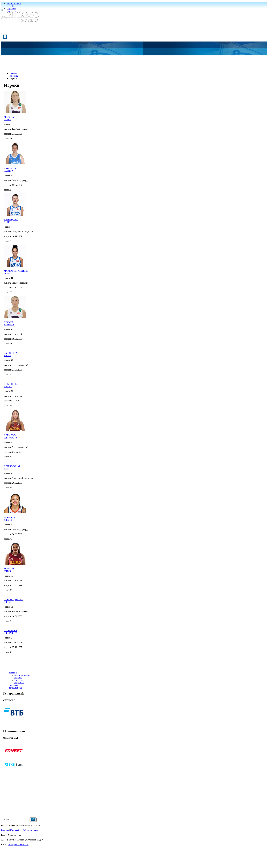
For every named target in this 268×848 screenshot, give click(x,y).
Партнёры (11, 8)
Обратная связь (30, 830)
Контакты (11, 11)
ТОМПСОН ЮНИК (9, 569)
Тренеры (18, 680)
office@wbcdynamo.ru (18, 844)
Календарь (14, 685)
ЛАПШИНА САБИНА (10, 169)
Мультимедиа (15, 687)
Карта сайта (15, 830)
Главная (13, 73)
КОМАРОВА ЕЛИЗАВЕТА (10, 436)
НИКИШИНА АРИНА (11, 385)
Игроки (18, 677)
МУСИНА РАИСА (9, 118)
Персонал (19, 682)
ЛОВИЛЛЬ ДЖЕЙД (9, 518)
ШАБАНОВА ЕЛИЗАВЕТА (10, 631)
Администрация (22, 675)
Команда (13, 76)
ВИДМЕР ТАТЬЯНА (9, 323)
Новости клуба (14, 3)
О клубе (10, 6)
